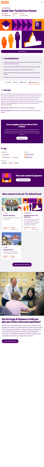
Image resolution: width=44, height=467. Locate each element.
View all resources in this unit (22, 264)
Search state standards (23, 179)
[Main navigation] (42, 2)
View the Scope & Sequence (10, 341)
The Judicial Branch (6, 15)
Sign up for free (22, 138)
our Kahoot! (32, 107)
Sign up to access (22, 51)
